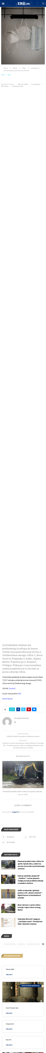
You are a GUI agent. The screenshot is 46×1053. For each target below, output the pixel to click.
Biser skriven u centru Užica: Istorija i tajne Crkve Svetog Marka (29, 907)
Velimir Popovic (9, 84)
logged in (15, 812)
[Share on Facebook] (18, 709)
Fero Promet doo (12, 1008)
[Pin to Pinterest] (29, 709)
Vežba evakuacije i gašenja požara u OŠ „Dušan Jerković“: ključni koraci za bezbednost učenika (30, 894)
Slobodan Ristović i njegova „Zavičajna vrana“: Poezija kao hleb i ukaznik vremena (30, 921)
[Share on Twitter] (23, 709)
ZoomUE (12, 688)
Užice (24, 68)
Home (6, 68)
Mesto (15, 68)
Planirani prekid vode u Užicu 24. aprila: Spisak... (23, 791)
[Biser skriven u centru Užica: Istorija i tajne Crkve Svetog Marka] (8, 908)
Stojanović (10, 1024)
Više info (9, 974)
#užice (10, 699)
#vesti (4, 699)
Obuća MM (10, 969)
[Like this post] (13, 709)
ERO (19, 693)
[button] (3, 3)
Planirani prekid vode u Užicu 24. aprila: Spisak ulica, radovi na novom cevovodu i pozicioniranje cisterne (31, 865)
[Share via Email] (34, 709)
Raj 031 (9, 1040)
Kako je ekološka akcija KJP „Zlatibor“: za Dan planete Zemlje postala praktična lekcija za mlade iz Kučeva (30, 879)
